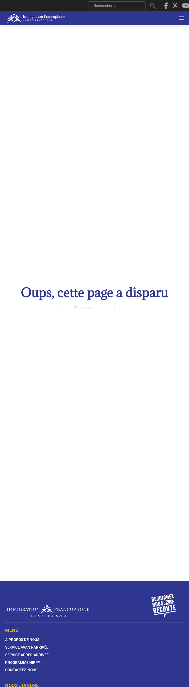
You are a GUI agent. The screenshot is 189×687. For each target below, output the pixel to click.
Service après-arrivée (26, 655)
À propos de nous (22, 640)
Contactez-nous (21, 670)
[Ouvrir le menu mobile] (181, 18)
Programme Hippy (22, 662)
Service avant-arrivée (26, 647)
